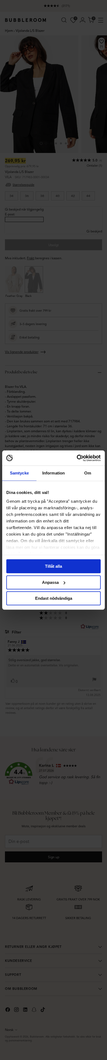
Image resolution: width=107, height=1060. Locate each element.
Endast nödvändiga (53, 598)
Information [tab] (53, 473)
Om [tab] (87, 473)
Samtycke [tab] (19, 473)
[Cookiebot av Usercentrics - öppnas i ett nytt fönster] (77, 458)
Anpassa (50, 582)
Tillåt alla (53, 566)
